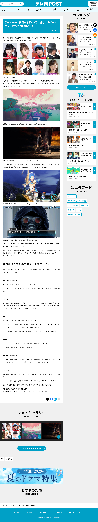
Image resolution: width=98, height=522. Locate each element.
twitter (95, 25)
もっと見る (80, 87)
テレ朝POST (49, 4)
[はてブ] (55, 399)
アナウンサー (67, 10)
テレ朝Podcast (73, 205)
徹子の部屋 (84, 205)
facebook (95, 30)
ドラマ (79, 210)
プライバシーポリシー (75, 512)
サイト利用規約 (57, 512)
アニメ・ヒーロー (40, 10)
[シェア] (51, 399)
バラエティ (19, 10)
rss (95, 35)
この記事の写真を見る (31, 448)
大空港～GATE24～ (74, 215)
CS (2, 459)
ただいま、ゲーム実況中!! (19, 389)
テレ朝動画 (29, 512)
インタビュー (90, 10)
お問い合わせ (43, 512)
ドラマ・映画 (5, 10)
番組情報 (9, 459)
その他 (78, 10)
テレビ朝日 (16, 512)
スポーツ (55, 10)
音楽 (29, 10)
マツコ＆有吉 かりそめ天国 (77, 201)
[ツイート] (47, 399)
